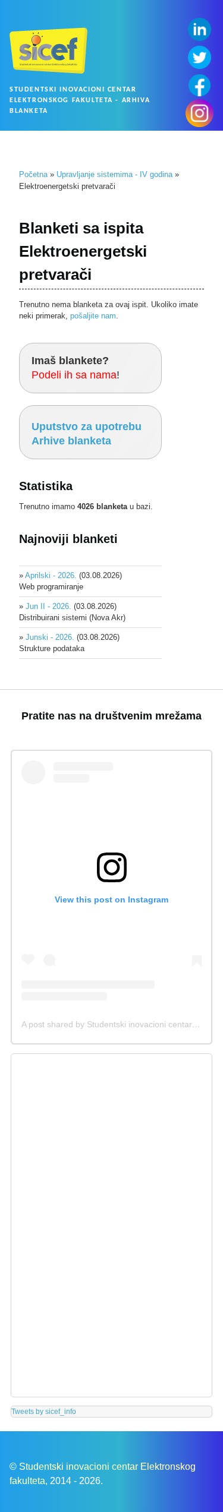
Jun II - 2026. (48, 606)
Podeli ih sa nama (74, 375)
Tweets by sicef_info (43, 1411)
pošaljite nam (93, 315)
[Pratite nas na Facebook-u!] (199, 85)
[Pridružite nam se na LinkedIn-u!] (199, 29)
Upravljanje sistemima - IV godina (114, 174)
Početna (33, 174)
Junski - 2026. (50, 637)
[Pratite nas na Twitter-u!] (199, 57)
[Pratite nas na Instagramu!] (199, 113)
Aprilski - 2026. (51, 575)
